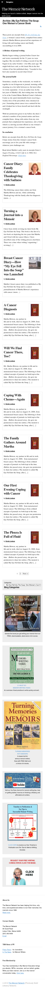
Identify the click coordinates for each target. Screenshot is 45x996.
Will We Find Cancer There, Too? (13, 352)
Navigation (9, 2)
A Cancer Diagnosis (10, 306)
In (3, 952)
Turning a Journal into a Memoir (13, 214)
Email (4, 936)
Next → (25, 573)
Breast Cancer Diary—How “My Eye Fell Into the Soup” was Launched (14, 265)
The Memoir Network (18, 9)
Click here (22, 155)
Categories (7, 582)
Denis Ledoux (10, 185)
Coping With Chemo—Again (14, 397)
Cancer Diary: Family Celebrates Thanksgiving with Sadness (13, 171)
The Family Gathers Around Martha (15, 442)
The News (7, 952)
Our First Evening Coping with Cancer (15, 489)
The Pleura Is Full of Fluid (13, 534)
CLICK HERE (12, 845)
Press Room (7, 949)
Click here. (20, 973)
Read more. (7, 912)
